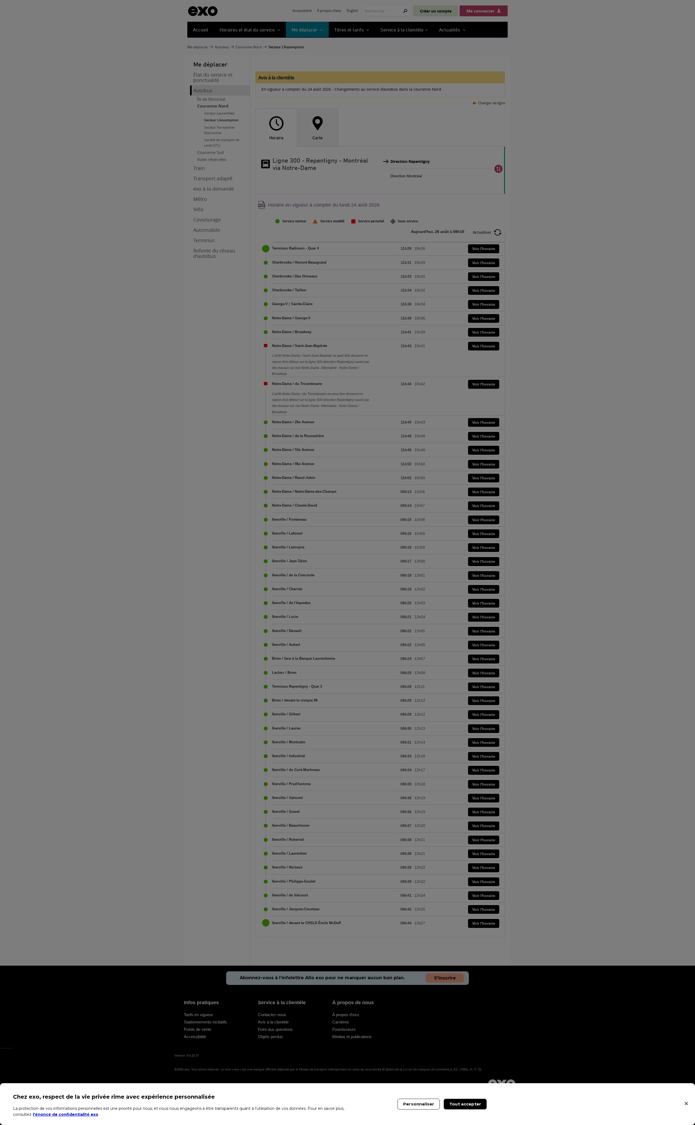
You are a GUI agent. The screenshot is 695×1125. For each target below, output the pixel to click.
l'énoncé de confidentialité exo (65, 1114)
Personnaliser (418, 1104)
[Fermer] (686, 1104)
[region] (347, 1104)
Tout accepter (465, 1104)
